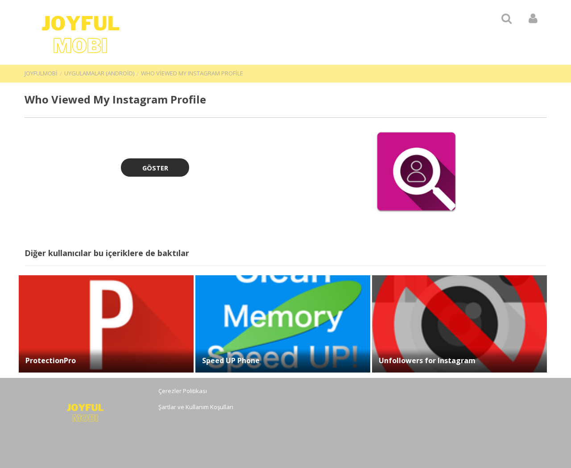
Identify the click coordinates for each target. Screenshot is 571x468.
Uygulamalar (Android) (99, 73)
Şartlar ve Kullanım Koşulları (195, 407)
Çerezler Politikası (182, 391)
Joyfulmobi (41, 73)
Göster (155, 168)
